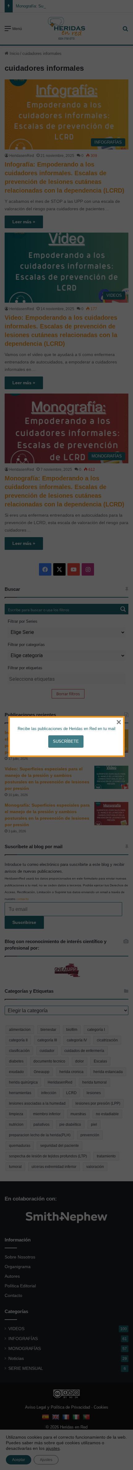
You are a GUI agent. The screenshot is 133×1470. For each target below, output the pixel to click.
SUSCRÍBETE (66, 741)
